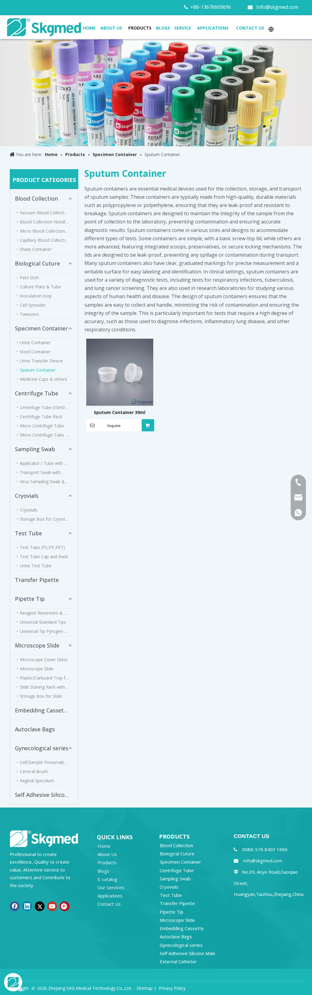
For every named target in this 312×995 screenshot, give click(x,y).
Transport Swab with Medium (49, 472)
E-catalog (107, 879)
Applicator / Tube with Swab (47, 463)
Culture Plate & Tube (40, 287)
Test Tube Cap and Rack (44, 556)
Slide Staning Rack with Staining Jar (49, 687)
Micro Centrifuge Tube (42, 426)
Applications (110, 896)
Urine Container (35, 342)
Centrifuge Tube (36, 393)
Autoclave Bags (35, 729)
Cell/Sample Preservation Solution (49, 762)
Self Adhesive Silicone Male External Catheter (46, 794)
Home (104, 846)
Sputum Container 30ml (119, 412)
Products (107, 862)
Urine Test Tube (35, 566)
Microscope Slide (37, 645)
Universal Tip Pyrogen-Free (46, 631)
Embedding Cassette (42, 710)
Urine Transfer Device (41, 361)
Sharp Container (35, 249)
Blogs (103, 871)
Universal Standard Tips (43, 622)
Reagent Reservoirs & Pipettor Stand (49, 613)
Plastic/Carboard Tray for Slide (49, 678)
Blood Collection (36, 198)
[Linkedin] (27, 906)
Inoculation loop (36, 296)
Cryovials (26, 495)
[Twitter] (39, 906)
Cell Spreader (33, 305)
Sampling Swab (35, 449)
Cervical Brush (34, 771)
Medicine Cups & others (43, 379)
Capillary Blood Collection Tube (49, 240)
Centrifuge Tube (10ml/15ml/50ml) (49, 407)
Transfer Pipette (37, 579)
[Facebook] (15, 906)
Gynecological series (41, 748)
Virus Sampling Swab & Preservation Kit (49, 481)
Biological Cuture (37, 263)
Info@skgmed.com (277, 7)
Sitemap (144, 988)
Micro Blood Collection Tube (48, 231)
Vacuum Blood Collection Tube (49, 213)
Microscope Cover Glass (44, 659)
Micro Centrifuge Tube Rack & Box (49, 435)
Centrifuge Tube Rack (41, 416)
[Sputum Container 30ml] (119, 372)
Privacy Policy (172, 988)
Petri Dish (29, 277)
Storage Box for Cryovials (45, 519)
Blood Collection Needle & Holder (49, 222)
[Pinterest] (64, 906)
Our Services (111, 887)
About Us (107, 854)
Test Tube (28, 533)
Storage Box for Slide (41, 696)
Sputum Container (37, 370)
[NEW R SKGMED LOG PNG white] (44, 838)
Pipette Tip (30, 598)
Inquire (114, 425)
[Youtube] (52, 906)
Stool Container (35, 352)
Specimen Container (41, 328)
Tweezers (29, 314)
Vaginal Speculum (37, 780)
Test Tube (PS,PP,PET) (42, 547)
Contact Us (109, 904)
